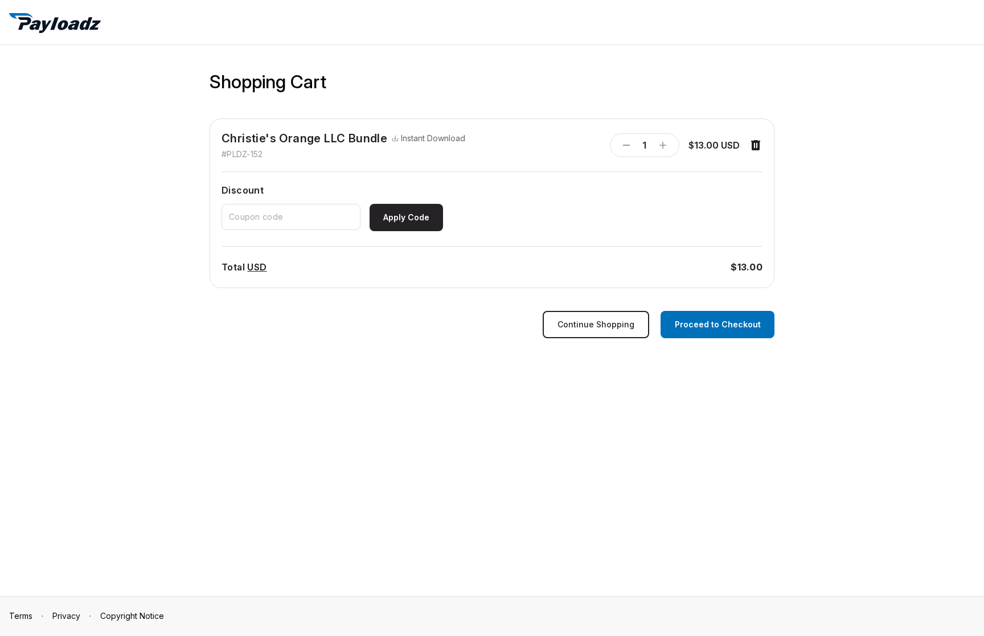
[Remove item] (755, 145)
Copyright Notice (132, 616)
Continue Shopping (595, 324)
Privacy (66, 616)
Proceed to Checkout (718, 324)
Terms (20, 616)
